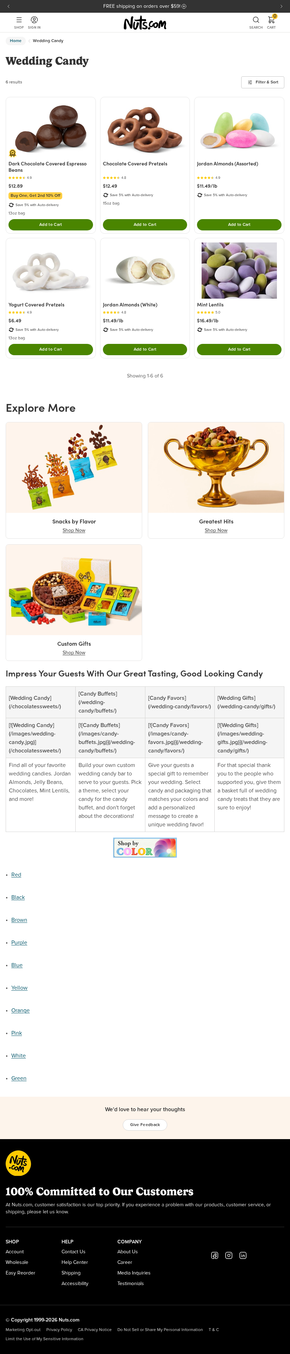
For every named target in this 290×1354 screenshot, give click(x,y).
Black (18, 897)
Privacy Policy (59, 1330)
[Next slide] (281, 6)
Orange (20, 1010)
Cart (271, 23)
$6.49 (14, 320)
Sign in (34, 27)
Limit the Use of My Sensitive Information (44, 1339)
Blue (17, 965)
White (18, 1056)
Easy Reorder (20, 1273)
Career (124, 1262)
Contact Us (74, 1251)
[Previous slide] (8, 6)
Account (15, 1251)
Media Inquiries (134, 1273)
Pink (16, 1033)
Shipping (71, 1273)
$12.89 (15, 186)
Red (16, 875)
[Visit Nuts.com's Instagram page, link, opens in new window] (229, 1255)
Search (256, 27)
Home (16, 41)
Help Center (75, 1262)
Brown (19, 920)
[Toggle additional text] (184, 6)
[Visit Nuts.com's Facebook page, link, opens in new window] (214, 1255)
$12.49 (110, 186)
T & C (214, 1330)
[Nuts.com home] (145, 23)
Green (19, 1078)
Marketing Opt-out (23, 1330)
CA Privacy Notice (95, 1330)
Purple (19, 942)
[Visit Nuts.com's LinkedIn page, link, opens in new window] (243, 1255)
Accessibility (75, 1283)
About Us (127, 1251)
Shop (19, 27)
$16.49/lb (208, 320)
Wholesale (17, 1262)
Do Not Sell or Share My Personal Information (160, 1330)
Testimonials (130, 1283)
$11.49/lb (207, 186)
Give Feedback (145, 1125)
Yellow (19, 988)
